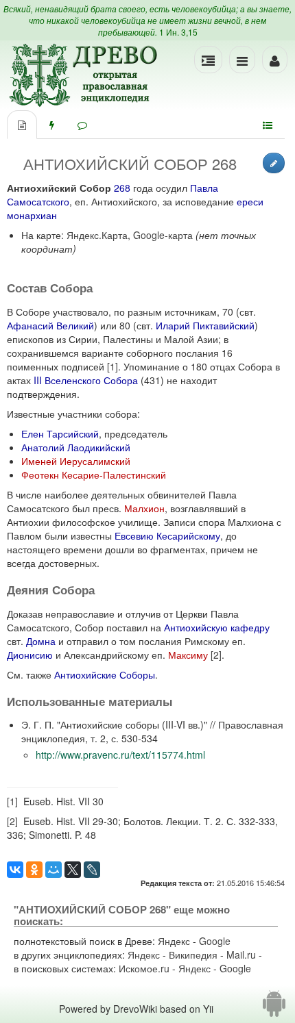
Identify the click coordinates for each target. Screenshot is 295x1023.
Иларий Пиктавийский (205, 325)
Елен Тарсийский (60, 433)
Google (215, 941)
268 (122, 187)
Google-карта (163, 235)
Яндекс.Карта (97, 235)
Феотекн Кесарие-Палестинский (93, 474)
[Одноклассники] (34, 869)
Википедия (193, 954)
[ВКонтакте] (15, 869)
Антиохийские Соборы (104, 674)
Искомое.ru (144, 968)
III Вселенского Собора (86, 380)
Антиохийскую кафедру (217, 627)
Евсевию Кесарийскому (167, 535)
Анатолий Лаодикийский (75, 447)
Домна (41, 641)
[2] (216, 654)
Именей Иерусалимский (75, 461)
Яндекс (174, 941)
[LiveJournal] (92, 869)
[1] (112, 366)
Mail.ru (241, 954)
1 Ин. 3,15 (178, 32)
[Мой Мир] (53, 869)
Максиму (188, 654)
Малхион (144, 508)
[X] (72, 869)
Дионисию (30, 654)
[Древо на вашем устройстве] (274, 1008)
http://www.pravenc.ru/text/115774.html (120, 754)
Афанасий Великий (50, 325)
